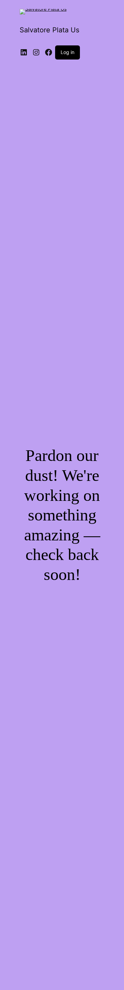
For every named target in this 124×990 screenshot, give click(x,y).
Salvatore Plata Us (49, 30)
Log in (67, 52)
